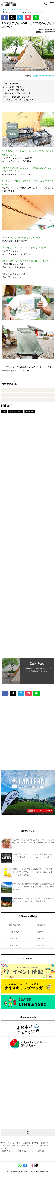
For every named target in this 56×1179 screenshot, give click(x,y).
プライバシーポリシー (26, 1151)
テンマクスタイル (16, 411)
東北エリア (41, 924)
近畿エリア (14, 938)
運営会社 (41, 1151)
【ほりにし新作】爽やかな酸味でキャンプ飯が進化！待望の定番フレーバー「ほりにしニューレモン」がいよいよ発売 (32, 872)
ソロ (4, 411)
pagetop (28, 1133)
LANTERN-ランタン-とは (10, 1142)
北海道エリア (14, 924)
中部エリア (41, 931)
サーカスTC (30, 411)
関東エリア (14, 931)
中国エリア (41, 938)
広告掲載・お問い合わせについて (36, 1142)
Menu (51, 2)
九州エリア (41, 945)
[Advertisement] (28, 537)
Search (46, 2)
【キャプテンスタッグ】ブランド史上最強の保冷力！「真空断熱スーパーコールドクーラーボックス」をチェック (32, 857)
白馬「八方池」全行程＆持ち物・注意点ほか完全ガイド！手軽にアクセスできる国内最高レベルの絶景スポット (33, 886)
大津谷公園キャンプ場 (43, 75)
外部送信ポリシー (8, 1151)
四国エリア (14, 945)
